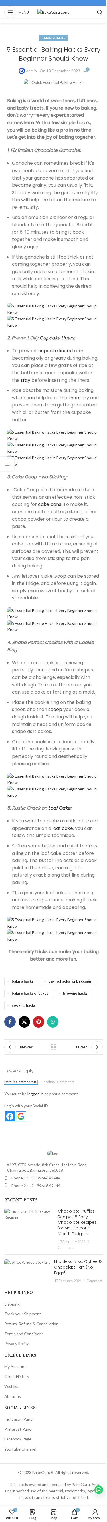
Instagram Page (18, 1419)
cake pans (49, 504)
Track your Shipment (22, 1313)
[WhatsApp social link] (52, 1022)
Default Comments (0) (21, 1082)
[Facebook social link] (10, 1022)
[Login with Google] (21, 1116)
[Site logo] (53, 11)
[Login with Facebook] (10, 1116)
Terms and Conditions (24, 1333)
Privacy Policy (16, 1343)
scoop (55, 709)
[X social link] (24, 1022)
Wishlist (11, 1386)
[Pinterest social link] (38, 1022)
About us (12, 1396)
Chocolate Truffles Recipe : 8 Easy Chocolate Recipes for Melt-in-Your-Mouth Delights (77, 1222)
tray (25, 380)
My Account (15, 1366)
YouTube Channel (20, 1449)
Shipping (12, 1304)
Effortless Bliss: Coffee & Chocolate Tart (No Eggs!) (78, 1267)
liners (74, 397)
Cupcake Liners (57, 338)
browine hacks (75, 993)
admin (31, 70)
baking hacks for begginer (70, 981)
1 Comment (93, 1281)
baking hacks (22, 981)
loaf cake (62, 828)
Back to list (54, 1047)
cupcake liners (54, 350)
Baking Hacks (53, 38)
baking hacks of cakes (30, 993)
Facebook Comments (58, 1082)
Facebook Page (17, 1438)
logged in (35, 1093)
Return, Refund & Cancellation (31, 1323)
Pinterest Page (17, 1429)
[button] (98, 1489)
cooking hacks (24, 1005)
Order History (16, 1376)
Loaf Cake (59, 808)
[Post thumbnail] (29, 1229)
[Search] (100, 12)
